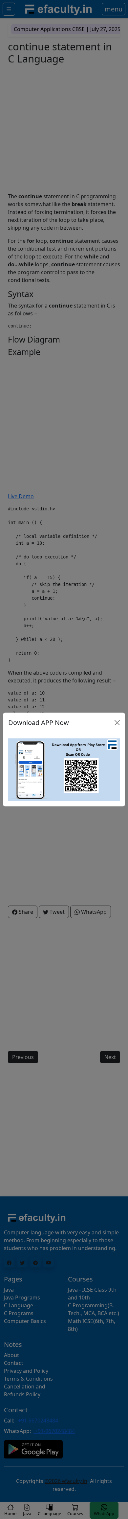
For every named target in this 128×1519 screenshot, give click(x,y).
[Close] (117, 722)
